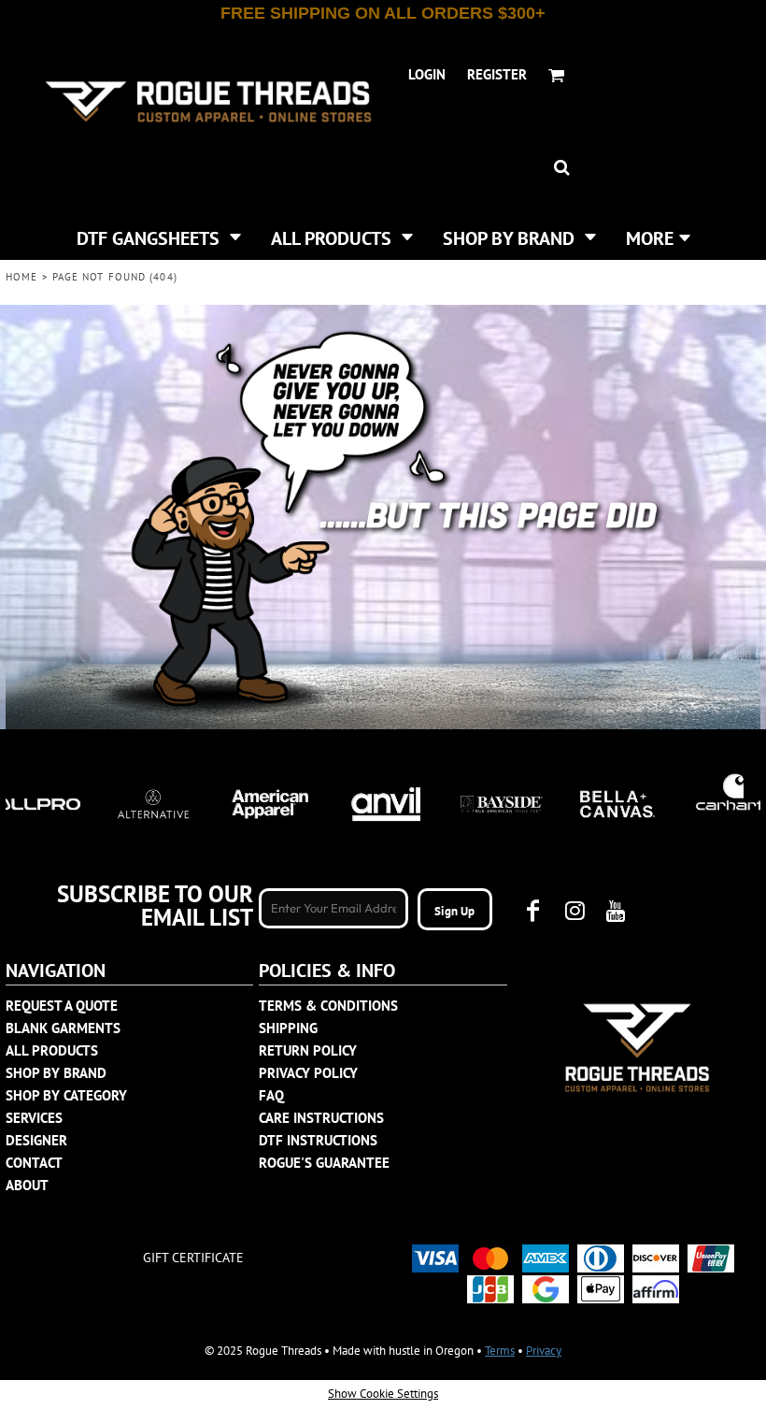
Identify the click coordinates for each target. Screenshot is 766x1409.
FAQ (271, 1095)
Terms (500, 1351)
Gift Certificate (193, 1257)
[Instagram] (574, 910)
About (27, 1185)
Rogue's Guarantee (324, 1163)
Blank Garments (63, 1028)
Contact (34, 1163)
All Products (52, 1050)
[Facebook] (533, 910)
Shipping (288, 1028)
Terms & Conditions (328, 1005)
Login (427, 74)
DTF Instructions (318, 1140)
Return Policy (308, 1050)
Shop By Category (66, 1095)
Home (21, 276)
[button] (159, 236)
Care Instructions (321, 1118)
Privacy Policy (308, 1073)
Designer (36, 1140)
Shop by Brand (56, 1073)
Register (497, 74)
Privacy (543, 1351)
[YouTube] (615, 910)
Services (34, 1118)
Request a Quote (62, 1005)
